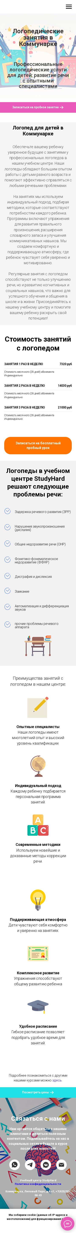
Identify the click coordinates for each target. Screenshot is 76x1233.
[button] (38, 635)
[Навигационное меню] (69, 7)
